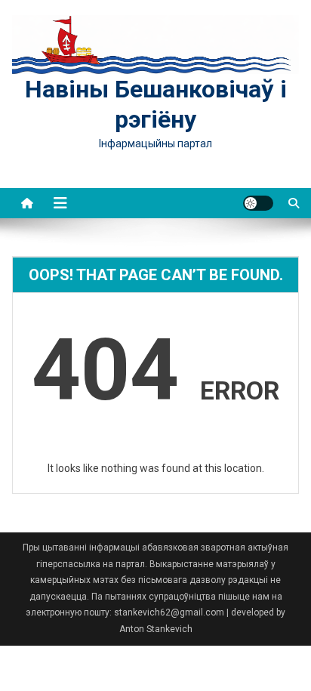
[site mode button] (258, 203)
